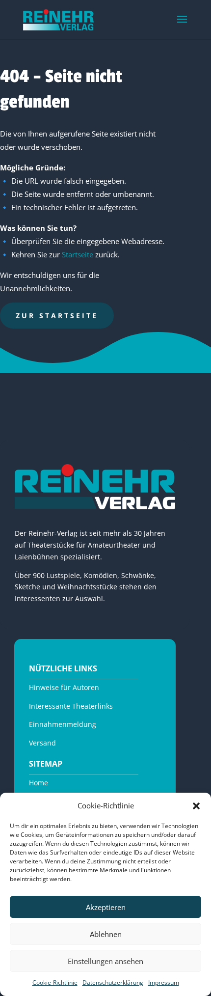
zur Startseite (57, 315)
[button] (196, 806)
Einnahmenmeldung (62, 724)
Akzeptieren (106, 907)
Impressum (163, 982)
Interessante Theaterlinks (71, 706)
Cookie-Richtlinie (55, 982)
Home (38, 782)
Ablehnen (106, 934)
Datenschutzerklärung (112, 982)
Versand (42, 742)
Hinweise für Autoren (64, 687)
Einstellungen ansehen (105, 961)
